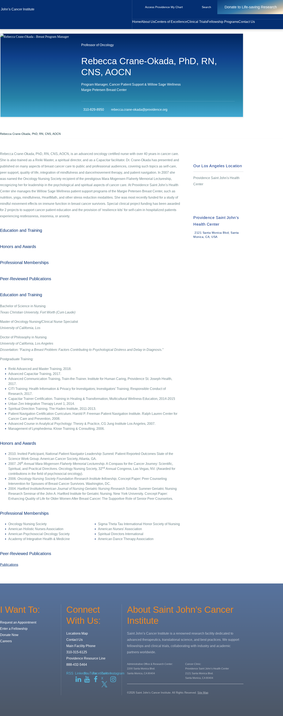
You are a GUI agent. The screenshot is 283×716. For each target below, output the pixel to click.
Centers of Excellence (171, 21)
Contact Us (246, 21)
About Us (148, 21)
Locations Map (77, 633)
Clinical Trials (197, 21)
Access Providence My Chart (164, 7)
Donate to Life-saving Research (251, 7)
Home (136, 21)
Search (206, 7)
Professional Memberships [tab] (24, 262)
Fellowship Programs (222, 21)
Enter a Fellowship (14, 628)
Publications (9, 564)
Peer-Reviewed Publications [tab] (25, 278)
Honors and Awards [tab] (18, 246)
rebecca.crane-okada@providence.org (139, 109)
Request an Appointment (18, 622)
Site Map (202, 692)
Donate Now (9, 635)
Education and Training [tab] (21, 230)
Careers (6, 641)
